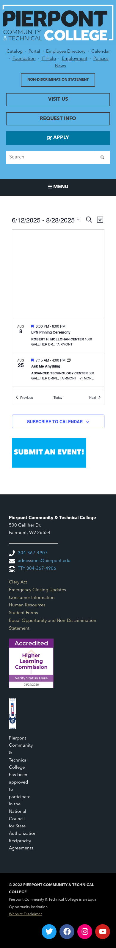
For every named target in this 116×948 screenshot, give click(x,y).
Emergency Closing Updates (37, 590)
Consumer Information (32, 598)
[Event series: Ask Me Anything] (69, 359)
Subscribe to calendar (55, 421)
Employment (74, 59)
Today (58, 397)
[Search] (102, 157)
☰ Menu (58, 187)
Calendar (100, 51)
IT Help (49, 59)
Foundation (24, 59)
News (60, 66)
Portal (34, 51)
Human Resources (27, 605)
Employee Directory (65, 51)
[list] (58, 354)
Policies (101, 59)
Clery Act (18, 582)
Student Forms (23, 613)
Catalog (15, 51)
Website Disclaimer (25, 914)
